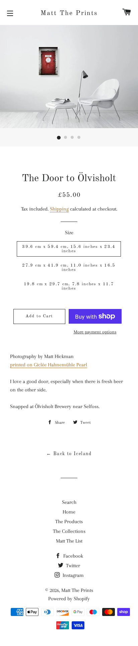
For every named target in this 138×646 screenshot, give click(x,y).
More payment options (95, 331)
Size (69, 233)
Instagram (72, 575)
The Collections (69, 531)
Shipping (59, 209)
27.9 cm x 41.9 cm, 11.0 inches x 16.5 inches (68, 267)
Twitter (72, 566)
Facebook (72, 556)
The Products (69, 522)
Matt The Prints (69, 13)
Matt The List (69, 541)
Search (69, 502)
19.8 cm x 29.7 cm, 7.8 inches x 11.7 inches (69, 286)
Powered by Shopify (69, 599)
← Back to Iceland (69, 453)
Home (69, 512)
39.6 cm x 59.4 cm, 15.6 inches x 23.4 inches (68, 249)
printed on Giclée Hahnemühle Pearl (48, 365)
